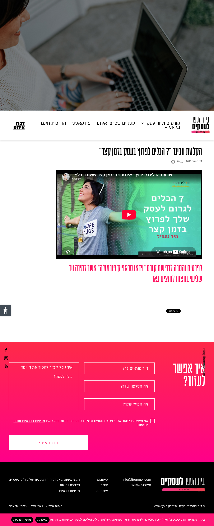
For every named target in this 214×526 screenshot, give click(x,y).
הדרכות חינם (53, 123)
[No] (209, 520)
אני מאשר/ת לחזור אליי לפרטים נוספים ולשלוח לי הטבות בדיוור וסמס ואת (81, 423)
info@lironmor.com (204, 362)
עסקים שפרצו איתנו (116, 123)
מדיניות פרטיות (69, 491)
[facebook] (6, 350)
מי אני (174, 127)
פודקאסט (81, 123)
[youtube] (6, 367)
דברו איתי (48, 443)
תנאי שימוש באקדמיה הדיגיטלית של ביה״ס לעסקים (44, 479)
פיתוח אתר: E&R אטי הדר (46, 506)
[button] (5, 310)
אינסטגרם (101, 491)
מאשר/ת (42, 519)
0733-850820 (141, 485)
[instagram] (6, 358)
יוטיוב (104, 485)
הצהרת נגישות (70, 485)
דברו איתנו (19, 125)
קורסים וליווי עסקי (162, 123)
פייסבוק (102, 479)
